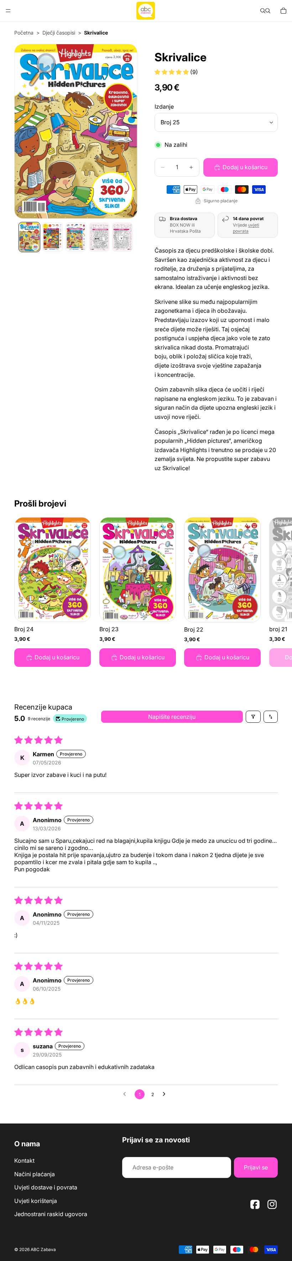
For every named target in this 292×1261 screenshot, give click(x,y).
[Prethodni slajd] (28, 131)
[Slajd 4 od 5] (99, 237)
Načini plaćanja (34, 1174)
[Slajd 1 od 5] (29, 237)
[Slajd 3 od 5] (76, 237)
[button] (172, 72)
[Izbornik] (8, 10)
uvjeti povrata (246, 228)
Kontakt (24, 1160)
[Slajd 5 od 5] (122, 237)
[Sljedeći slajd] (124, 131)
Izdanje (164, 106)
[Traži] (263, 11)
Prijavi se (256, 1167)
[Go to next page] (166, 1094)
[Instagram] (272, 1204)
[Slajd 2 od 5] (52, 237)
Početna (23, 33)
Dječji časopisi (58, 33)
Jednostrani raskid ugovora (50, 1214)
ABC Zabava (43, 1249)
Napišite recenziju (171, 716)
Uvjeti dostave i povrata (45, 1187)
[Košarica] (283, 11)
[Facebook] (255, 1204)
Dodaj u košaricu (245, 167)
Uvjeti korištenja (35, 1200)
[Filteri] (253, 717)
